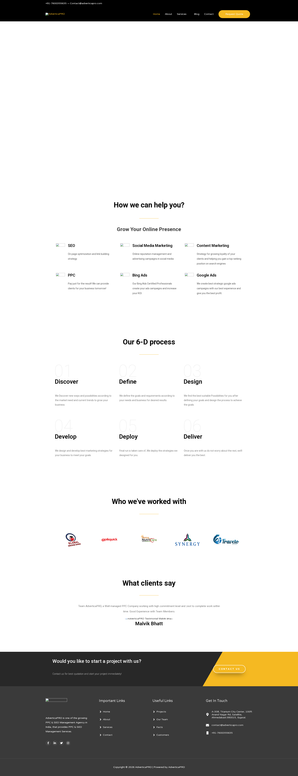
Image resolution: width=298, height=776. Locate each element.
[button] (229, 669)
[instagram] (69, 743)
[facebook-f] (49, 743)
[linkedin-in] (55, 743)
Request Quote (234, 14)
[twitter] (62, 743)
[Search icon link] (251, 3)
